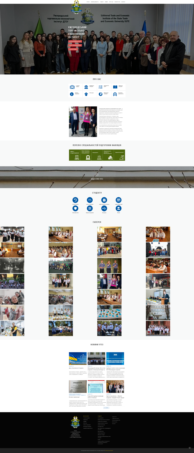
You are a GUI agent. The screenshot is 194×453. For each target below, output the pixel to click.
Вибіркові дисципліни (90, 212)
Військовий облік (75, 212)
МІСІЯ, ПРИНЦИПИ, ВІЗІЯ (75, 45)
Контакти (123, 1)
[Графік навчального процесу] (104, 199)
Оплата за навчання (89, 204)
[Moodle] (118, 208)
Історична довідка (86, 417)
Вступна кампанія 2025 (116, 420)
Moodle (118, 212)
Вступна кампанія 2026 (75, 41)
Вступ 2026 (111, 1)
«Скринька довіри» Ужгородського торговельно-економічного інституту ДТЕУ (104, 442)
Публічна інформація (86, 424)
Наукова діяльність (95, 1)
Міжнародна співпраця (87, 426)
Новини (106, 1)
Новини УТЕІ (83, 395)
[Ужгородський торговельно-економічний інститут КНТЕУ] (72, 234)
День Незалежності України (76, 368)
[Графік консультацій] (118, 199)
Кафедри (84, 421)
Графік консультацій (118, 204)
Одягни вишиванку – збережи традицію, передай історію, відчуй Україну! (115, 397)
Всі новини (106, 407)
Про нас (88, 1)
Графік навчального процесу (104, 204)
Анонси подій (73, 49)
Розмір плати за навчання (102, 421)
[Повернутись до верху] (190, 448)
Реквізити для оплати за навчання (104, 419)
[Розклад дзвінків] (75, 199)
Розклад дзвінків (75, 204)
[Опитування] (104, 208)
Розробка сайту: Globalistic (109, 450)
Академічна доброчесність (88, 428)
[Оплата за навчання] (89, 199)
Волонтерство (117, 1)
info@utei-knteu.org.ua (77, 437)
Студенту (102, 1)
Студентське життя (115, 418)
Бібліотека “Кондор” (101, 434)
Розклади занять (101, 426)
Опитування (104, 212)
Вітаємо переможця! (74, 397)
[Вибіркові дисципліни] (89, 208)
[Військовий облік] (75, 208)
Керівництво (85, 419)
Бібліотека (85, 423)
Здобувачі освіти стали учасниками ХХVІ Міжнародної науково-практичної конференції (115, 369)
